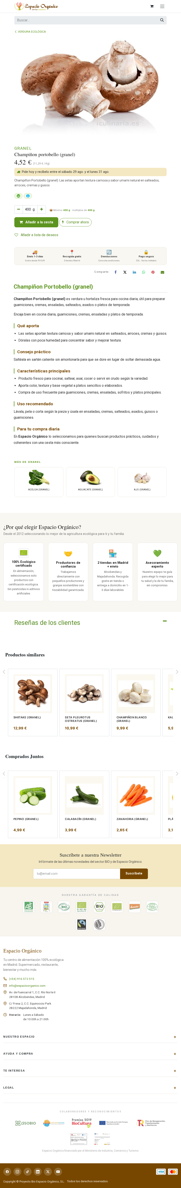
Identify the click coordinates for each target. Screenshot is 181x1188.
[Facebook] (115, 272)
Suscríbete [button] (134, 873)
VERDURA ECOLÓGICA (32, 31)
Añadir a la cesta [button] (39, 222)
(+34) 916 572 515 (21, 979)
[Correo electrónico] (162, 272)
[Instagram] (17, 1172)
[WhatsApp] (143, 272)
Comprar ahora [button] (77, 222)
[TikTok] (28, 1172)
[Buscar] (162, 20)
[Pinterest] (152, 272)
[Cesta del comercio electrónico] (151, 6)
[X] (124, 272)
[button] (4, 672)
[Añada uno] (41, 209)
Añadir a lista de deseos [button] (39, 235)
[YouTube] (58, 1172)
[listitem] (33, 702)
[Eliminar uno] (18, 209)
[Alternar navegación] (162, 6)
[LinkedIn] (134, 272)
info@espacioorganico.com (27, 985)
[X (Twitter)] (48, 1172)
